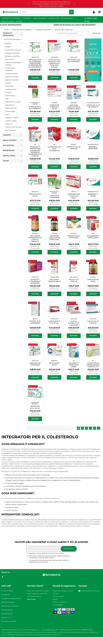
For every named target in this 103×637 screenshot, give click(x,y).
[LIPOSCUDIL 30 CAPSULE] (93, 308)
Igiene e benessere (9, 140)
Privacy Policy (59, 553)
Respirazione (9, 105)
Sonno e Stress (10, 111)
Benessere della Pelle (12, 53)
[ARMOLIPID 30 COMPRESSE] (35, 350)
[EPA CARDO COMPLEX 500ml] (54, 266)
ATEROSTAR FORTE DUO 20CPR (54, 107)
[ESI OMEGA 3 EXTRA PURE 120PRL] (73, 350)
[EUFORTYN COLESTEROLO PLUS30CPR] (35, 266)
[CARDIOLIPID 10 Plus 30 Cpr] (54, 308)
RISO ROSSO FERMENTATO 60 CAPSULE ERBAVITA (35, 238)
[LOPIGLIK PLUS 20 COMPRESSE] (35, 92)
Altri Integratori (10, 130)
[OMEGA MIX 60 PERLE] (93, 266)
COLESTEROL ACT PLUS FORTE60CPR (54, 148)
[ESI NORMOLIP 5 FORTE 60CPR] (93, 223)
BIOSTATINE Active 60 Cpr (35, 407)
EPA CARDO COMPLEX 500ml (54, 280)
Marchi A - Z (6, 617)
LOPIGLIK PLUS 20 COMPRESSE (35, 107)
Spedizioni (6, 595)
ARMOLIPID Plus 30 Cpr (35, 195)
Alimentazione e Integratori (22, 30)
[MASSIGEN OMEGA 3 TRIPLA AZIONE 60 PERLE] (73, 92)
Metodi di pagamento (64, 586)
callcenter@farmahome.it (90, 591)
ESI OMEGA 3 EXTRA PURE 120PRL (74, 365)
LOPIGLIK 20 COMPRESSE (54, 196)
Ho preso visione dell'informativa (46, 553)
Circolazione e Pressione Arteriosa (13, 64)
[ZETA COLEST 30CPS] (54, 350)
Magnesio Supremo (12, 80)
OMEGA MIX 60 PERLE (93, 280)
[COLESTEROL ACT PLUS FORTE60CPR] (54, 134)
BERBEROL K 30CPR (93, 195)
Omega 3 (8, 92)
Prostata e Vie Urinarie (13, 102)
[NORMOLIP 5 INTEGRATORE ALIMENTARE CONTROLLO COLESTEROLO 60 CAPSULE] (35, 134)
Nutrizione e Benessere (12, 39)
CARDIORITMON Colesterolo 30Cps (74, 196)
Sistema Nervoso (11, 108)
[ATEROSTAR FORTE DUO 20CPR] (54, 92)
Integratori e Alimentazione (8, 34)
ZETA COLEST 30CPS (54, 364)
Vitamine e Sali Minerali (13, 127)
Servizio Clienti (35, 586)
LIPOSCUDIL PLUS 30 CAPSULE (93, 106)
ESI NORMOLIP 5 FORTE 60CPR (93, 237)
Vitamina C (9, 124)
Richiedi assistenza (34, 596)
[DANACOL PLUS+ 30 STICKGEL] (73, 223)
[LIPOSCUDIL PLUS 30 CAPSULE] (93, 92)
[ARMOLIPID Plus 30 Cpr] (35, 181)
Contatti (82, 586)
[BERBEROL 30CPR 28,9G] (93, 134)
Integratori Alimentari (43, 30)
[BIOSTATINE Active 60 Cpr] (35, 392)
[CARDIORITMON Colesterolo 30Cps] (73, 181)
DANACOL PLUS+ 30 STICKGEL (73, 237)
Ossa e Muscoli (10, 95)
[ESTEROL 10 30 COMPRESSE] (35, 308)
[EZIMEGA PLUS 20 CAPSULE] (73, 134)
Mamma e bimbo (9, 155)
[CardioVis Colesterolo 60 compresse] (73, 308)
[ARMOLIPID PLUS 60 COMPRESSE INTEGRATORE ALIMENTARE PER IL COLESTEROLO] (35, 47)
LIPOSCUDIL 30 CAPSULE (93, 322)
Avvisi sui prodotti (9, 621)
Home (6, 30)
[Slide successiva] (74, 4)
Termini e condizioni (10, 606)
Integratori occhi (10, 89)
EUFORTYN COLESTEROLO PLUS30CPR (35, 281)
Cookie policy (7, 614)
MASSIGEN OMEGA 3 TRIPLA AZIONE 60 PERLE (73, 107)
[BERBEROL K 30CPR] (93, 181)
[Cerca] (71, 12)
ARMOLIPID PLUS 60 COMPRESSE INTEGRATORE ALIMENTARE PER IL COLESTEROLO (35, 63)
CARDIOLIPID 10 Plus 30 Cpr (54, 322)
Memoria (8, 83)
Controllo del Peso (11, 73)
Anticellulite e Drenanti (13, 50)
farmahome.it (12, 630)
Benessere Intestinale (12, 56)
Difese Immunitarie (12, 76)
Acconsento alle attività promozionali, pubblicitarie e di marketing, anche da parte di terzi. (49, 557)
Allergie (8, 47)
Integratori (7, 43)
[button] (99, 12)
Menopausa (9, 86)
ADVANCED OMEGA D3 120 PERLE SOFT (54, 237)
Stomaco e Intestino (12, 117)
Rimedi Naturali (8, 150)
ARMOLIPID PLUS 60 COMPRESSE (73, 60)
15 (94, 428)
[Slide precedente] (29, 4)
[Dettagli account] (94, 12)
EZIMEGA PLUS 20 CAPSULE (73, 148)
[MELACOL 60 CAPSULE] (73, 266)
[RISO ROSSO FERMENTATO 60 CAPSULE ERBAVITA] (35, 223)
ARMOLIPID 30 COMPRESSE (35, 364)
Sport (7, 114)
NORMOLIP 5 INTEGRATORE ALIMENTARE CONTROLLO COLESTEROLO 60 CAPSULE (35, 151)
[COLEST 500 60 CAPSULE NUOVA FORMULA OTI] (93, 350)
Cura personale (8, 145)
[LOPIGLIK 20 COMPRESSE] (54, 181)
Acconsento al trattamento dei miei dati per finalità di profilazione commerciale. (49, 561)
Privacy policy (7, 610)
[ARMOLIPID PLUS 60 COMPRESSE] (73, 47)
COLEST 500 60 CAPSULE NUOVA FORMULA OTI (93, 365)
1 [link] (78, 428)
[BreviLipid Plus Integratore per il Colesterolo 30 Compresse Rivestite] (54, 47)
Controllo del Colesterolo (9, 69)
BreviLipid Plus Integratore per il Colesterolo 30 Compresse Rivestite (54, 63)
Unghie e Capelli (11, 121)
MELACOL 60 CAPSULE (74, 280)
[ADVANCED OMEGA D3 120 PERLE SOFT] (54, 223)
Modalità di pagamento (11, 598)
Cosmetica (7, 135)
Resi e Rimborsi (8, 602)
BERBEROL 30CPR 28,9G (93, 148)
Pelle (7, 98)
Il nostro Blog (7, 591)
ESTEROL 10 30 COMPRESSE (35, 322)
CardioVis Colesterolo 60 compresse (73, 323)
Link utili (6, 586)
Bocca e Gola (9, 59)
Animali (6, 160)
